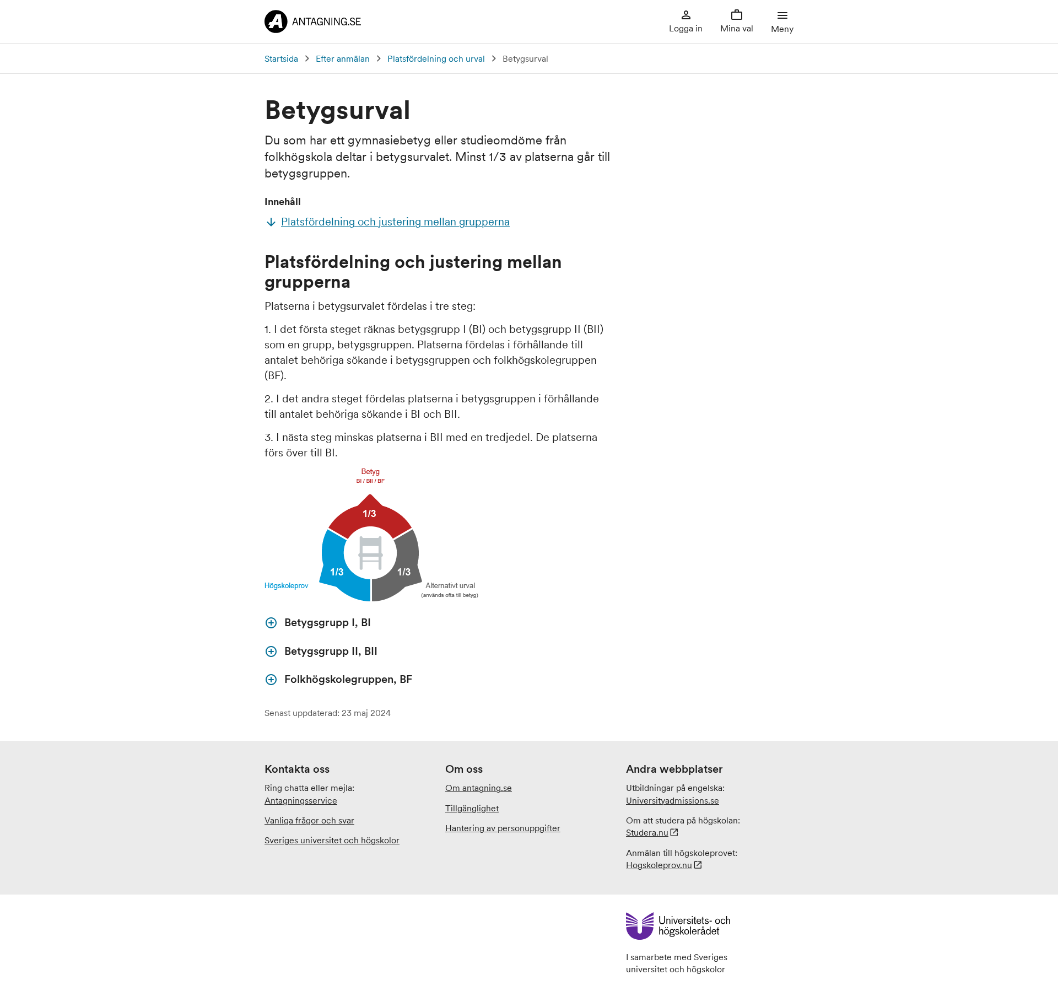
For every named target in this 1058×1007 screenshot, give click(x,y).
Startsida (281, 58)
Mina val (736, 28)
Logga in (686, 28)
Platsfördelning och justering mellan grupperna (395, 221)
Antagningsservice (300, 800)
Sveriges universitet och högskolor (332, 840)
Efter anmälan (343, 58)
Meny (782, 28)
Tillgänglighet (472, 808)
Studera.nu (647, 832)
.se (672, 800)
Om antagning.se (478, 787)
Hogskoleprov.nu (659, 864)
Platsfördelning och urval (436, 58)
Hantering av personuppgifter (502, 827)
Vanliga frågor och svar (309, 820)
